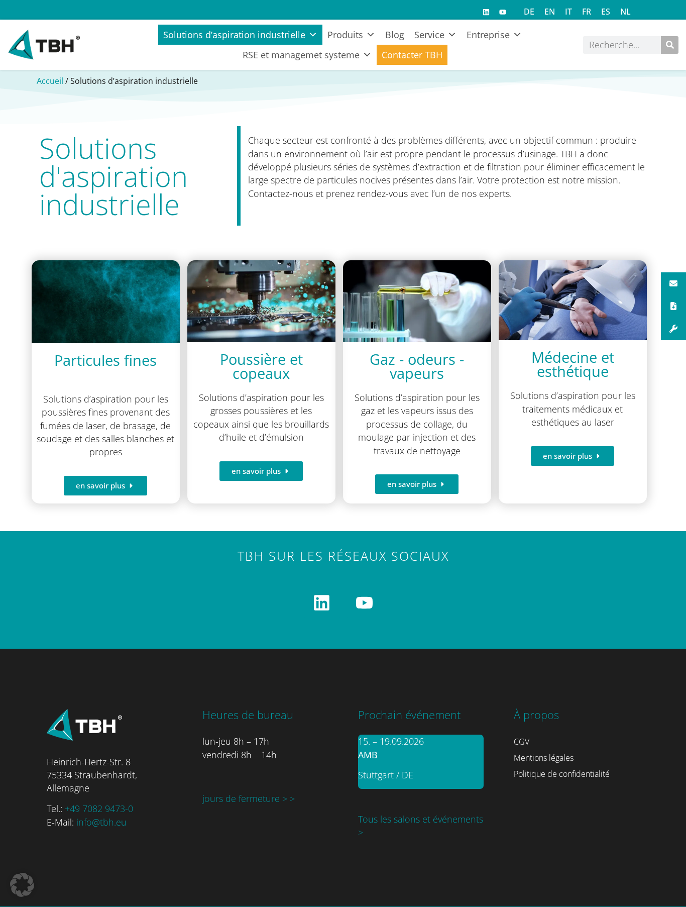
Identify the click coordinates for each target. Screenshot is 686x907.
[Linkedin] (486, 12)
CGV (521, 741)
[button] (22, 885)
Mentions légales (544, 757)
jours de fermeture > (246, 798)
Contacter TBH (412, 55)
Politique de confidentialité (562, 773)
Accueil (50, 80)
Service (429, 35)
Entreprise (488, 35)
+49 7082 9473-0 (99, 808)
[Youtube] (503, 12)
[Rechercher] (669, 45)
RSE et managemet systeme (301, 55)
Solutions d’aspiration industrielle (234, 35)
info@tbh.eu (101, 822)
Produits (345, 35)
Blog (394, 35)
